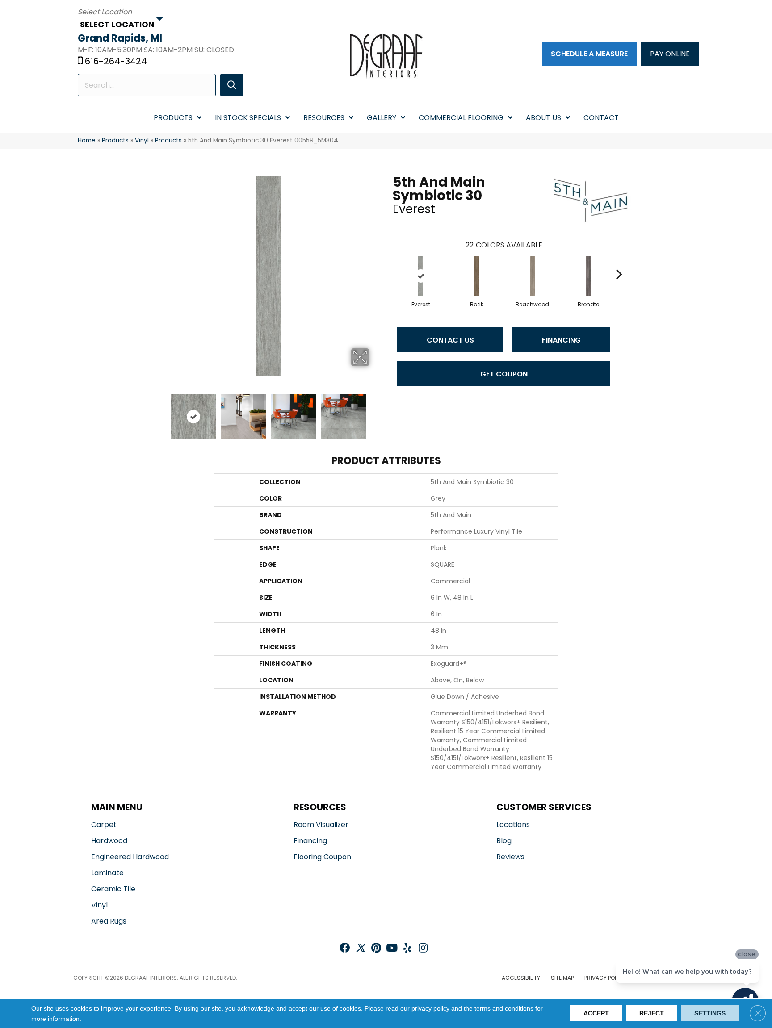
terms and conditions (503, 1008)
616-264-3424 (116, 61)
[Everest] (421, 276)
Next (374, 412)
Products (115, 140)
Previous (161, 412)
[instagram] (423, 949)
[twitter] (360, 949)
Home (87, 140)
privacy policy (430, 1008)
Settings (710, 1013)
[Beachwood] (532, 276)
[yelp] (407, 949)
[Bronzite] (588, 276)
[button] (231, 85)
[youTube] (392, 949)
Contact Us (450, 340)
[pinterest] (376, 949)
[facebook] (345, 949)
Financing (561, 340)
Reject (651, 1013)
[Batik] (477, 276)
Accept (596, 1013)
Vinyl (142, 140)
